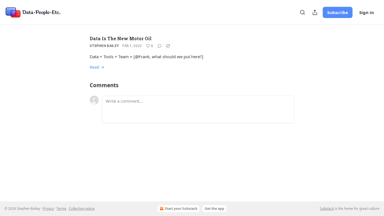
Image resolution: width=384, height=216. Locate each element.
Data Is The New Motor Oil (121, 38)
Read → (97, 67)
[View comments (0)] (159, 45)
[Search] (302, 12)
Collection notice (82, 208)
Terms (61, 208)
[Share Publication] (314, 12)
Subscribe (337, 12)
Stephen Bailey (104, 46)
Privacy (48, 208)
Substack (327, 208)
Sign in (366, 12)
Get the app (214, 208)
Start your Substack (181, 208)
